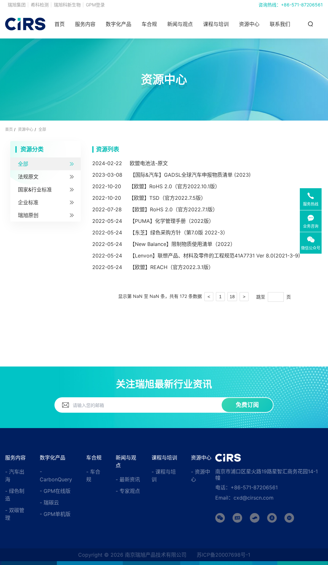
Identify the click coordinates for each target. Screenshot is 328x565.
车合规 (149, 24)
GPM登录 (95, 4)
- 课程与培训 (164, 475)
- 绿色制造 (14, 495)
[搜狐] (254, 518)
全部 (42, 129)
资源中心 (249, 24)
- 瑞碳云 (49, 502)
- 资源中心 (200, 475)
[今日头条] (237, 518)
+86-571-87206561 (302, 4)
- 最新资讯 (128, 479)
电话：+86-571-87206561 (246, 487)
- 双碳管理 (14, 514)
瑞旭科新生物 (67, 4)
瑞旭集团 (17, 4)
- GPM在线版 (55, 491)
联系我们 (280, 24)
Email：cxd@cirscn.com (244, 497)
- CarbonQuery (56, 475)
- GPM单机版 (55, 514)
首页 (59, 24)
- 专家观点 (128, 491)
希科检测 (40, 4)
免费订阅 (247, 404)
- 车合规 (93, 475)
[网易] (272, 518)
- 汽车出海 (14, 475)
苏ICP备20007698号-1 (223, 555)
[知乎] (289, 518)
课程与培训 (216, 24)
